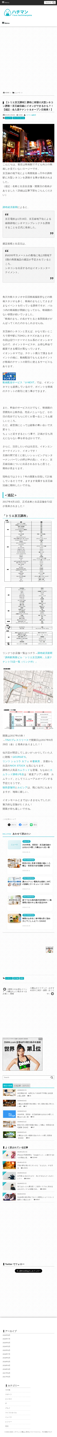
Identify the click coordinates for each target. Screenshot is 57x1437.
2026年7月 (6, 1339)
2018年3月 (6, 1369)
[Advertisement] (28, 58)
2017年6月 (6, 1373)
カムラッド (23, 770)
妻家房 (36, 761)
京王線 (16, 978)
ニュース (9, 118)
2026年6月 (6, 1343)
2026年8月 (6, 1335)
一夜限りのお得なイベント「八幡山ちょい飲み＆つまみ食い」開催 (15, 991)
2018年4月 (6, 1365)
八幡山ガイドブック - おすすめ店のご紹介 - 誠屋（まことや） (42, 991)
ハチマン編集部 (31, 115)
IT (6, 1403)
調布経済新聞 (10, 207)
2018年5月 (6, 1362)
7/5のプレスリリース (17, 740)
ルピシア (22, 787)
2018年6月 (6, 1358)
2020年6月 (6, 1350)
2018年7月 (6, 1354)
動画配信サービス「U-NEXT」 (20, 382)
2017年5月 (6, 1377)
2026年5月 (6, 1346)
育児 (6, 1426)
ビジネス (8, 1399)
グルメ (7, 1408)
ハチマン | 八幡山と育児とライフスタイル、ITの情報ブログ (32, 1432)
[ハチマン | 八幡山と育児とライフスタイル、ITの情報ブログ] (22, 11)
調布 (21, 978)
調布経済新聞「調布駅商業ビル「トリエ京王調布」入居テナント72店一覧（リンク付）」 (27, 657)
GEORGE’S (19, 757)
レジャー (8, 1422)
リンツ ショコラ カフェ (16, 761)
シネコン (9, 978)
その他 (7, 1390)
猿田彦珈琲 (9, 787)
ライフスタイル (19, 118)
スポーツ (8, 1394)
